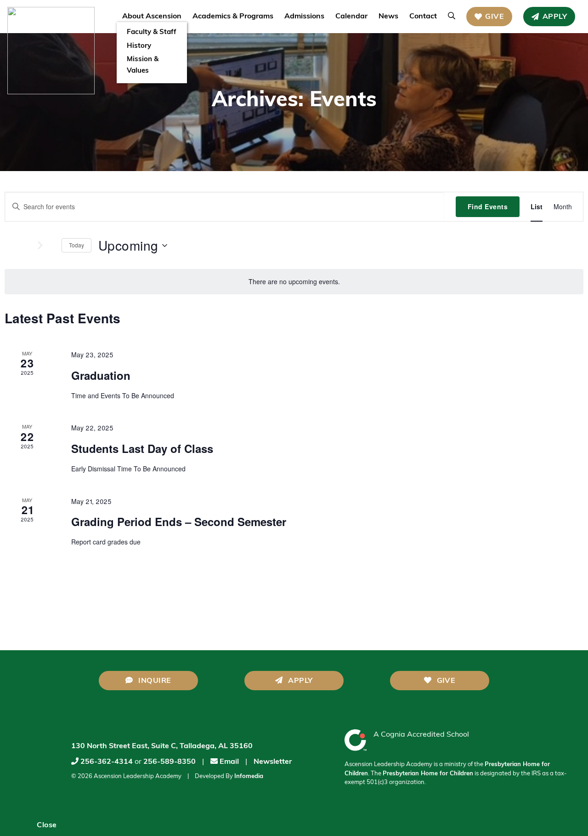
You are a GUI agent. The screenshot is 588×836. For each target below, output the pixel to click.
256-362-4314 (106, 762)
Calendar (351, 16)
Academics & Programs (232, 16)
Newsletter (273, 762)
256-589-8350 (169, 762)
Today (76, 245)
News (388, 16)
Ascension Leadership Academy (137, 776)
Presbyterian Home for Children (428, 774)
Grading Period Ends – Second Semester (178, 521)
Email (228, 762)
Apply (555, 17)
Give (494, 17)
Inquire (153, 681)
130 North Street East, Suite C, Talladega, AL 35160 (162, 746)
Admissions (304, 16)
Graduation (100, 375)
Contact (423, 16)
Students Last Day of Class (142, 448)
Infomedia (248, 776)
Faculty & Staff (151, 32)
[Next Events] (30, 245)
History (139, 46)
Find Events (488, 206)
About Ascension (151, 16)
